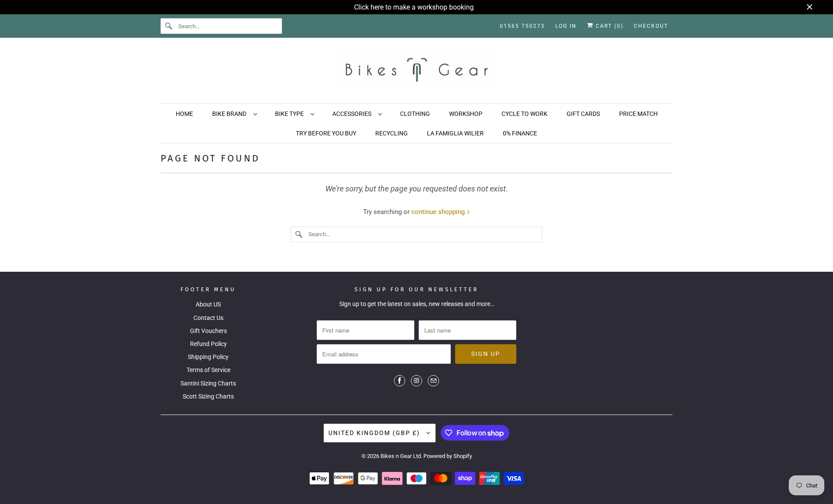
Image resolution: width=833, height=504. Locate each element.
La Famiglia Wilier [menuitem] (455, 133)
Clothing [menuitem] (415, 113)
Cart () (608, 26)
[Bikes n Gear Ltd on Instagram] (416, 380)
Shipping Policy (208, 356)
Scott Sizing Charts (208, 396)
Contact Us (208, 317)
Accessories (353, 113)
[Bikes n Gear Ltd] (416, 73)
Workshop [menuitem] (465, 113)
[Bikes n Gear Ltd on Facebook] (399, 380)
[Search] (169, 26)
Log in (566, 26)
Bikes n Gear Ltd (400, 456)
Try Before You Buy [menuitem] (326, 133)
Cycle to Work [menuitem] (525, 113)
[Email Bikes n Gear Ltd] (433, 380)
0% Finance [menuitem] (520, 133)
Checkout (651, 26)
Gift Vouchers (208, 330)
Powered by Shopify (447, 456)
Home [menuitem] (184, 113)
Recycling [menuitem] (391, 133)
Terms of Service (208, 369)
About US (208, 304)
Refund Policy (208, 343)
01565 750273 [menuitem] (522, 26)
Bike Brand (230, 113)
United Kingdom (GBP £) (375, 432)
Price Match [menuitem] (638, 113)
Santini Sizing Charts (208, 383)
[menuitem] (234, 113)
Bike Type (290, 113)
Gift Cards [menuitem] (583, 113)
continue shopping (438, 212)
